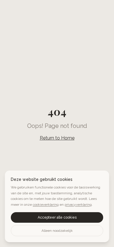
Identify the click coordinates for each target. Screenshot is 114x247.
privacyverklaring (78, 205)
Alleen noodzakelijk (57, 231)
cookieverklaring (46, 205)
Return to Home (57, 138)
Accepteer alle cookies (57, 217)
